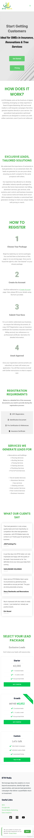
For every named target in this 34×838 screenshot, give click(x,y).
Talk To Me (17, 759)
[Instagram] (17, 817)
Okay (27, 831)
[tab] (17, 414)
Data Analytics (7, 813)
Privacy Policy (13, 833)
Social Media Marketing (10, 810)
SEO (3, 805)
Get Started (17, 684)
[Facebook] (10, 817)
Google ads (6, 807)
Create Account (25, 290)
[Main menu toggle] (30, 6)
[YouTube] (23, 817)
